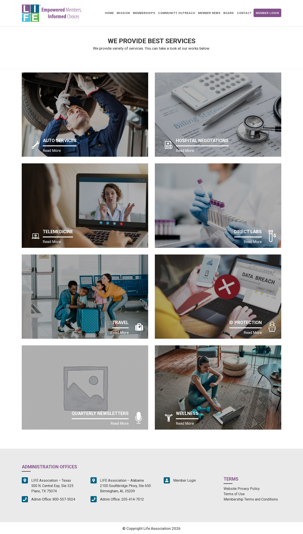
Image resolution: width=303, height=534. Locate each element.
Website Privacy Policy (242, 489)
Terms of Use (234, 494)
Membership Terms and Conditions (251, 499)
